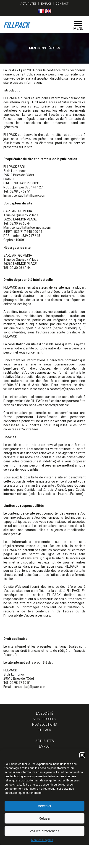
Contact (62, 3)
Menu (78, 28)
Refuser (44, 818)
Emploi (46, 3)
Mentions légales (42, 840)
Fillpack (44, 730)
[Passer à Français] (41, 11)
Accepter (44, 806)
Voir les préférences (44, 831)
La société (44, 713)
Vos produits (44, 719)
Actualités (28, 3)
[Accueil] (36, 25)
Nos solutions (44, 724)
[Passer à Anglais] (48, 11)
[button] (82, 755)
